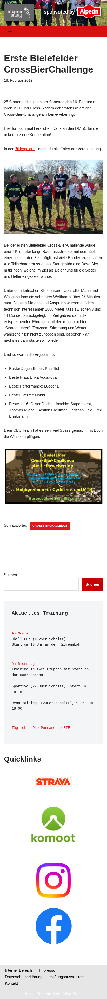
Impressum (49, 970)
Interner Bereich (18, 970)
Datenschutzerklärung (23, 977)
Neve (29, 993)
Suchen (10, 574)
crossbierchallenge (49, 525)
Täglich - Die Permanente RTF (41, 728)
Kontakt (11, 983)
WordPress (73, 993)
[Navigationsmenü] (10, 31)
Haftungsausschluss (67, 977)
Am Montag (21, 633)
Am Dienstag (23, 664)
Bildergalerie (25, 148)
